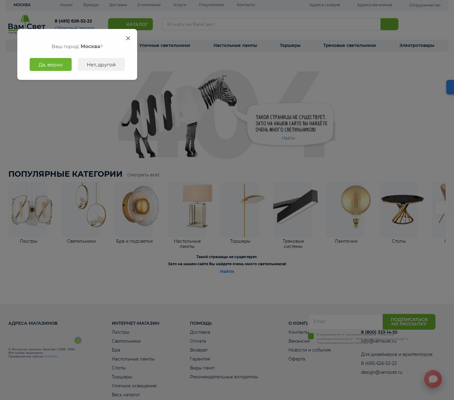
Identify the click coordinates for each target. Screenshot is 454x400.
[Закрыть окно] (128, 38)
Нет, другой (101, 65)
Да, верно (51, 65)
